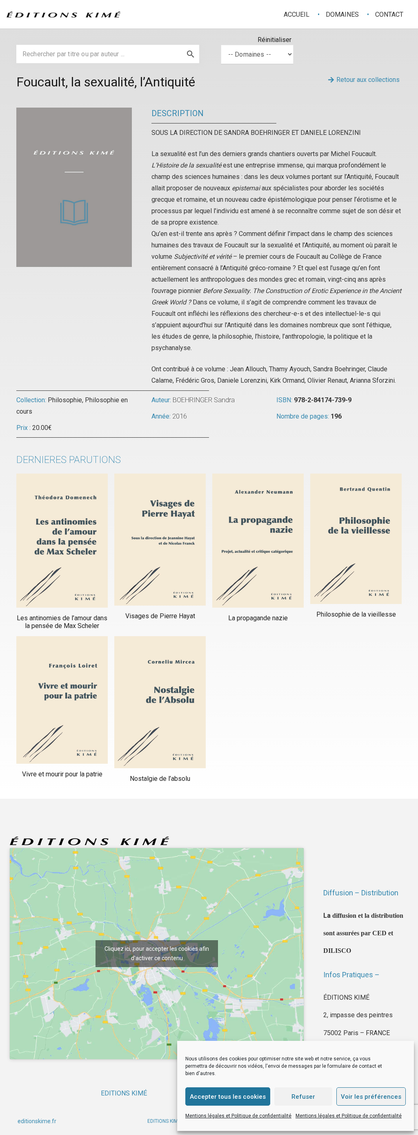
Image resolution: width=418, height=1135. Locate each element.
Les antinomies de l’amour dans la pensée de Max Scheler (62, 622)
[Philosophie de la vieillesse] (356, 539)
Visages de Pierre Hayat (160, 616)
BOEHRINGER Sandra (204, 400)
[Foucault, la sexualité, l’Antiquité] (74, 113)
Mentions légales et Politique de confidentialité (238, 1116)
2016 (179, 416)
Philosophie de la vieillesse (356, 614)
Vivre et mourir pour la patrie (62, 774)
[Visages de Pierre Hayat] (160, 540)
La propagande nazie (258, 618)
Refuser (303, 1096)
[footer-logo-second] (63, 14)
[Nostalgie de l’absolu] (160, 702)
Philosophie (65, 400)
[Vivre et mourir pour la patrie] (62, 700)
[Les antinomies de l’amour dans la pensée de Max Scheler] (62, 541)
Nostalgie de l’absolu (160, 778)
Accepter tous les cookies (228, 1096)
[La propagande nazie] (258, 541)
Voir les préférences (371, 1096)
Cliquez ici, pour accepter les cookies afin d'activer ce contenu (156, 953)
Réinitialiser (274, 40)
